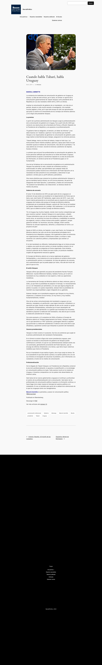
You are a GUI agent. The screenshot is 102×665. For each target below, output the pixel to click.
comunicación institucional (34, 413)
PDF (36, 401)
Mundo (72, 413)
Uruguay (44, 416)
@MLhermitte (31, 394)
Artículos (39, 84)
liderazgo (53, 413)
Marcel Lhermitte (63, 413)
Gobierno (46, 413)
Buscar (91, 3)
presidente (30, 416)
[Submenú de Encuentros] (27, 16)
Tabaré (38, 416)
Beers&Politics (27, 9)
